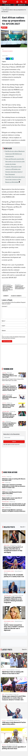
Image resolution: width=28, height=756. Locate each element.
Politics (4, 670)
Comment (4, 306)
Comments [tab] (5, 295)
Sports (7, 8)
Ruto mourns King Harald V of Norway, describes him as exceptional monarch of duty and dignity (13, 549)
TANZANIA (6, 595)
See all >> (22, 527)
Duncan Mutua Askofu (7, 51)
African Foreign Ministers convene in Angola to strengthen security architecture (9, 425)
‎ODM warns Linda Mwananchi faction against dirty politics (9, 397)
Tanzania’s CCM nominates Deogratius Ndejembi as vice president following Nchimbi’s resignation (13, 599)
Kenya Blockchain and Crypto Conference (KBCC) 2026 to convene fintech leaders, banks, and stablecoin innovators (8, 288)
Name (3, 321)
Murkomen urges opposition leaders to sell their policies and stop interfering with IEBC (9, 415)
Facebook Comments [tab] (16, 295)
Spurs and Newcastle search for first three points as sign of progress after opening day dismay (15, 161)
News (5, 545)
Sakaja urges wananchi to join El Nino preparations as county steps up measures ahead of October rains (9, 388)
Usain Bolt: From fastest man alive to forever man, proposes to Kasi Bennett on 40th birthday (15, 179)
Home (2, 8)
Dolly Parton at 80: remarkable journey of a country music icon (14, 575)
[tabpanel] (14, 320)
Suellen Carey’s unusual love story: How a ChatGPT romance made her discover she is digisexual (14, 627)
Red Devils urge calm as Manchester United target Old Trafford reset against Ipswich (15, 153)
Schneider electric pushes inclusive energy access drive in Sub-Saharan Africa (20, 287)
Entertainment (7, 571)
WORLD (8, 545)
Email (3, 325)
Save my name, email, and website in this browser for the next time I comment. (13, 337)
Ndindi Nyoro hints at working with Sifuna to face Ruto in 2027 (9, 376)
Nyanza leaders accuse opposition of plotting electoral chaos (8, 406)
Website (4, 330)
